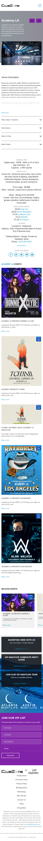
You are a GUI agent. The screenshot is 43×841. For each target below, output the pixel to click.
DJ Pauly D (24, 220)
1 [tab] (13, 61)
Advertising (21, 792)
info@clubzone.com (33, 824)
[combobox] (21, 748)
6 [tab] (26, 61)
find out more (20, 684)
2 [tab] (16, 61)
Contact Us (20, 649)
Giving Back (21, 808)
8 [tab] (21, 63)
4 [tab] (21, 61)
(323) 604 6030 (25, 242)
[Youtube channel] (27, 255)
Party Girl (24, 209)
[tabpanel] (21, 53)
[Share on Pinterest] (21, 255)
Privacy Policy (21, 784)
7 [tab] (29, 61)
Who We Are (21, 796)
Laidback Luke (24, 214)
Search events (20, 666)
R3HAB (24, 217)
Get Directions (21, 245)
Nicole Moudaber (24, 212)
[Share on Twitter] (16, 255)
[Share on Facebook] (11, 255)
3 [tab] (18, 61)
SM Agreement (21, 788)
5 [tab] (24, 61)
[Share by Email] (32, 255)
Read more (5, 113)
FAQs (21, 804)
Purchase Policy (22, 780)
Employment (21, 776)
